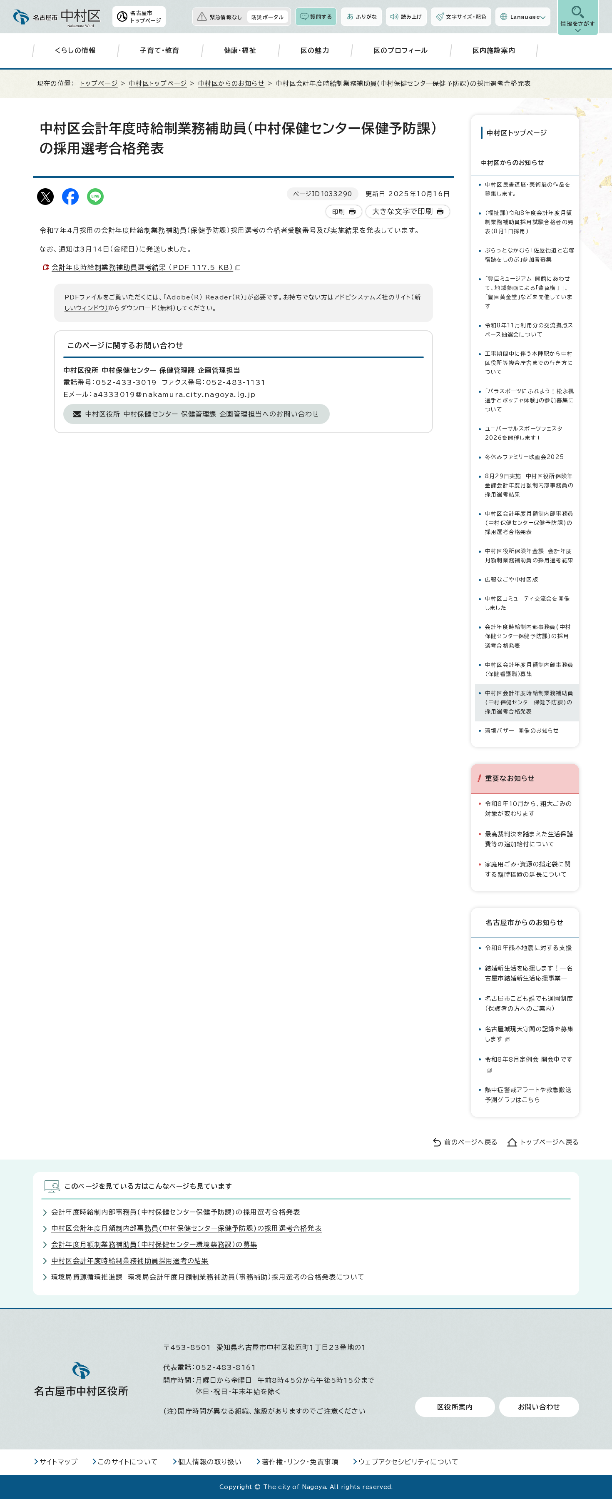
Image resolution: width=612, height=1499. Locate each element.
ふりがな (366, 16)
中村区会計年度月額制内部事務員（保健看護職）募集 (529, 669)
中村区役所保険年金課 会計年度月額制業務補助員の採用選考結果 (529, 556)
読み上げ (412, 16)
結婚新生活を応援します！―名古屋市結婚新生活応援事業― (529, 973)
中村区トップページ (158, 83)
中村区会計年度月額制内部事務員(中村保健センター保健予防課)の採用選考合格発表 (529, 523)
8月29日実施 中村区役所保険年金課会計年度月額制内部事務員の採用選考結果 (529, 485)
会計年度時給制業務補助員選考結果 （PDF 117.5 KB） (142, 267)
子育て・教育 (159, 50)
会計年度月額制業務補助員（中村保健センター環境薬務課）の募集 (154, 1244)
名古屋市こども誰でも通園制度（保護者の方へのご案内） (529, 1003)
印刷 (338, 212)
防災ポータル (267, 17)
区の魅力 (315, 50)
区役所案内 (455, 1407)
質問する (321, 16)
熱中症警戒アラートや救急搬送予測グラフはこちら (528, 1095)
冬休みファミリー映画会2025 (524, 457)
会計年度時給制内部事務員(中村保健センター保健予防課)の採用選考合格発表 (528, 636)
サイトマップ (59, 1462)
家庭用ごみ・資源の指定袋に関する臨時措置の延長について (528, 869)
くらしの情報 (75, 50)
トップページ (99, 83)
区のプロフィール (400, 50)
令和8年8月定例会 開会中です (529, 1059)
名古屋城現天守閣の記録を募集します (529, 1034)
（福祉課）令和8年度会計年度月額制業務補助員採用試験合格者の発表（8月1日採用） (529, 222)
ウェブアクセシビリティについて (408, 1462)
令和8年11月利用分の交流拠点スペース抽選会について (529, 330)
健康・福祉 (240, 50)
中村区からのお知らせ (231, 83)
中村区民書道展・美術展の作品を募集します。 (528, 189)
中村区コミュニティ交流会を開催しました (527, 603)
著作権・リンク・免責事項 (300, 1462)
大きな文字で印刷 (402, 211)
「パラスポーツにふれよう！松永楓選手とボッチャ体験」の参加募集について (529, 400)
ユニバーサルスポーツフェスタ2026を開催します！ (523, 433)
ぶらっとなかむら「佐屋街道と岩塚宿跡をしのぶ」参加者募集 (530, 255)
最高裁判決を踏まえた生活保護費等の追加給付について (529, 839)
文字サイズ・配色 (466, 16)
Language (525, 16)
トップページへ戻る (550, 1142)
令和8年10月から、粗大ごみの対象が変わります (528, 809)
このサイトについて (128, 1462)
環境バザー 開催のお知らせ (522, 730)
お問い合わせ (539, 1407)
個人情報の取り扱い (210, 1462)
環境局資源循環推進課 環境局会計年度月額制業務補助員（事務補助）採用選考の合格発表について (208, 1277)
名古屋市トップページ (146, 16)
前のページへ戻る (471, 1142)
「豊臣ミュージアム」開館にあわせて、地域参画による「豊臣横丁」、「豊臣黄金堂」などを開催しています (528, 292)
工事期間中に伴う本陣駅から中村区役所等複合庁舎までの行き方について (529, 363)
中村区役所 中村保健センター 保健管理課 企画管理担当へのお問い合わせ (202, 414)
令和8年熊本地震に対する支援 (528, 948)
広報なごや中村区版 (511, 579)
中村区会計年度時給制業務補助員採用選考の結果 (130, 1260)
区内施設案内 (494, 50)
